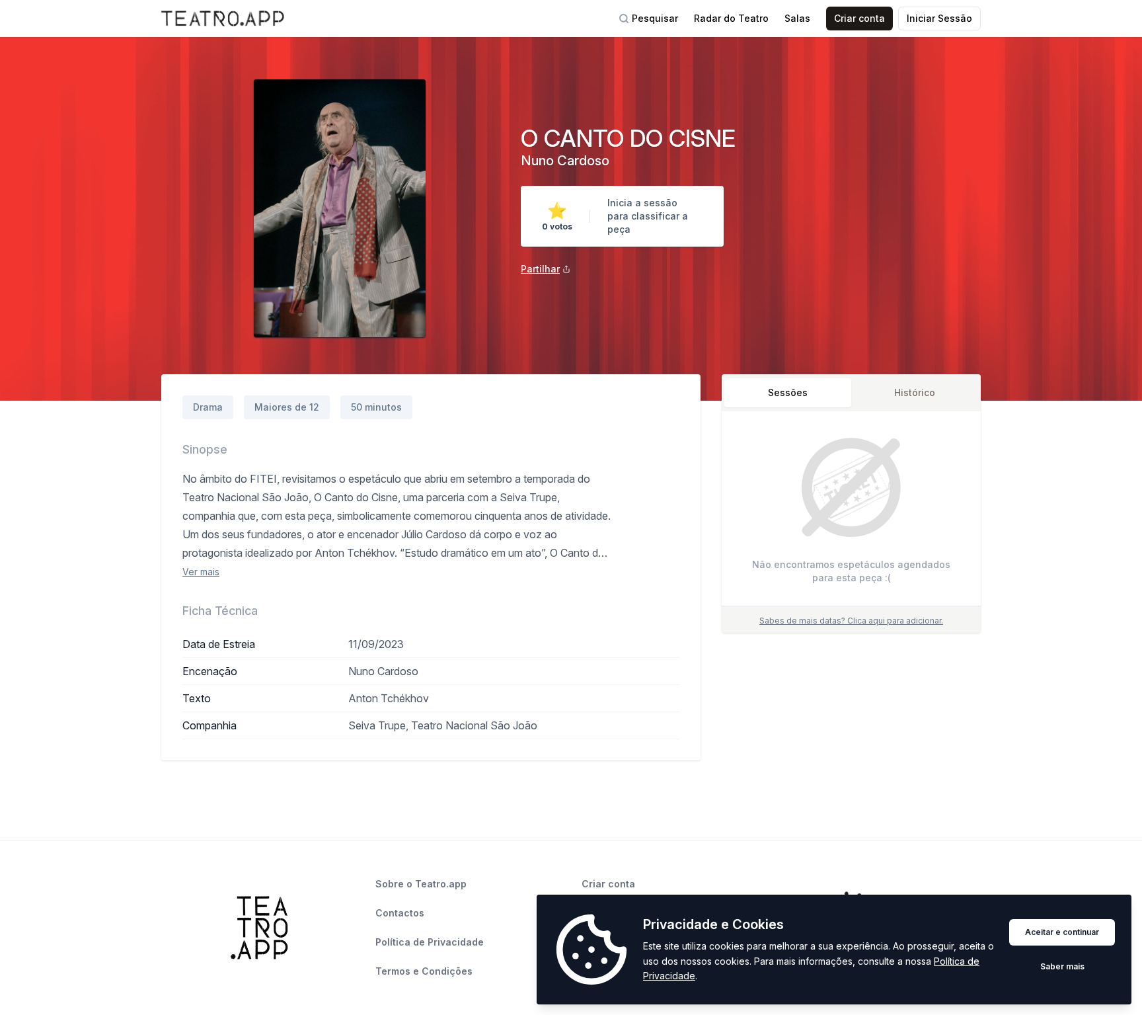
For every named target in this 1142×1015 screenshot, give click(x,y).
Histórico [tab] (914, 392)
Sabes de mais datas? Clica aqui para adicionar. (851, 621)
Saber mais (1062, 966)
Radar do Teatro (731, 18)
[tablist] (851, 392)
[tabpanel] (851, 511)
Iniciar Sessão (939, 18)
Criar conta (859, 18)
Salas (797, 18)
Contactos (399, 912)
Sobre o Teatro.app (421, 883)
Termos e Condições (424, 971)
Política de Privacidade (429, 942)
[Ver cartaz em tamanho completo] (340, 208)
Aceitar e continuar (1062, 932)
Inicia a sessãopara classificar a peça (647, 216)
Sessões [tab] (788, 392)
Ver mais (200, 571)
